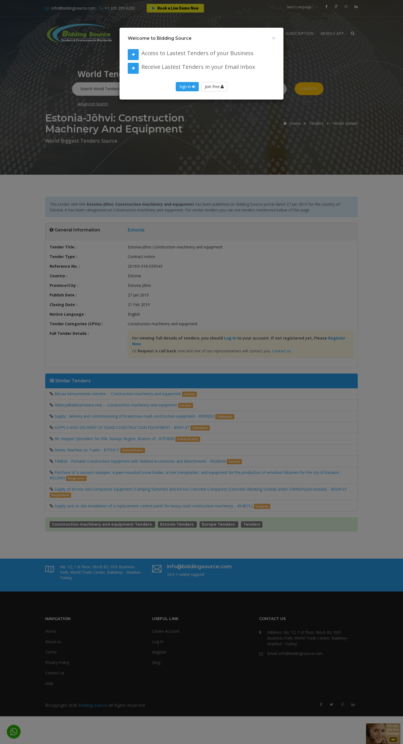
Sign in (185, 86)
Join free (213, 86)
